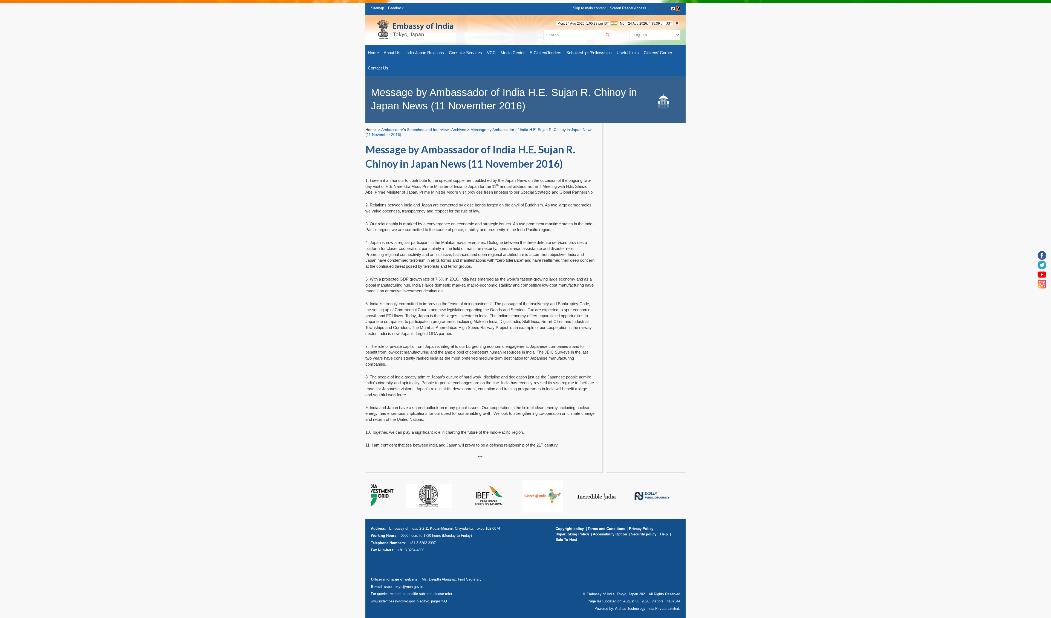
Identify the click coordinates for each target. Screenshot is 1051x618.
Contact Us (378, 68)
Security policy (643, 534)
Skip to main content (589, 8)
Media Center (513, 52)
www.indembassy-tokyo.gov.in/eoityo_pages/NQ (409, 601)
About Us (392, 52)
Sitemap (377, 8)
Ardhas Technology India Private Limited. (647, 609)
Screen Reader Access (628, 8)
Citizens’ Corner (658, 52)
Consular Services (465, 52)
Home (373, 52)
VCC (491, 52)
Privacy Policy (641, 529)
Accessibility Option (610, 534)
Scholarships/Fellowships (589, 52)
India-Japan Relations (424, 52)
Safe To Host (566, 540)
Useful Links (628, 52)
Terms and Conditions (606, 529)
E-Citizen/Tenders (545, 52)
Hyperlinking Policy (572, 534)
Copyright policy (570, 529)
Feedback (396, 8)
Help (664, 534)
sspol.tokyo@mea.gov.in (403, 587)
